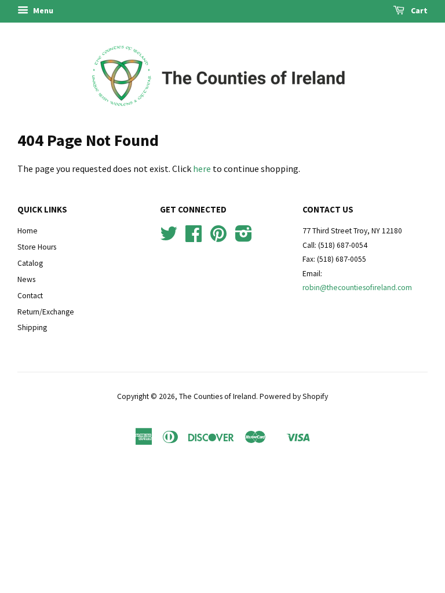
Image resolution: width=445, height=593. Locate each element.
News (26, 279)
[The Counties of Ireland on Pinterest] (218, 238)
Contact (30, 296)
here (202, 168)
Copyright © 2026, (148, 396)
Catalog (30, 263)
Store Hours (36, 247)
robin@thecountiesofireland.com (357, 287)
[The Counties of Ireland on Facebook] (193, 238)
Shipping (32, 327)
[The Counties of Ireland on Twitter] (168, 238)
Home (27, 231)
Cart (418, 10)
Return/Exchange (45, 312)
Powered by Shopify (294, 396)
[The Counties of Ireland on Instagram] (244, 238)
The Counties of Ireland (217, 396)
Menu (42, 10)
